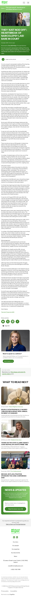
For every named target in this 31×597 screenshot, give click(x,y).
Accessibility (13, 591)
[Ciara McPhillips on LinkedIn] (17, 537)
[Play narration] (3, 59)
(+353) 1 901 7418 (15, 569)
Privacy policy (5, 591)
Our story (15, 542)
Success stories (15, 552)
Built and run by (8, 594)
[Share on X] (8, 321)
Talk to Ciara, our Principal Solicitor (16, 524)
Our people (15, 545)
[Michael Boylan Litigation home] (4, 2)
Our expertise (15, 549)
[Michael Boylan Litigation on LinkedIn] (14, 537)
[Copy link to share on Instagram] (3, 321)
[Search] (24, 2)
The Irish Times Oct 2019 (7, 312)
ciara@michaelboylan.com (15, 566)
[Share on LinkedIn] (12, 321)
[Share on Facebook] (17, 321)
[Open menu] (28, 2)
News (2, 8)
